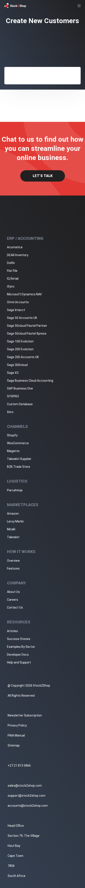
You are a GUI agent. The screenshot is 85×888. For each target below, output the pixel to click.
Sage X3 (13, 372)
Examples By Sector (21, 646)
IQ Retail (13, 278)
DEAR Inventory (17, 255)
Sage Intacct (16, 310)
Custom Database (20, 404)
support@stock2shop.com (26, 795)
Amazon (13, 513)
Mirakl (11, 529)
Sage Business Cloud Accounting (30, 380)
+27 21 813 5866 (19, 765)
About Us (13, 592)
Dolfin (11, 263)
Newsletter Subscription (25, 715)
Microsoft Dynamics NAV (24, 294)
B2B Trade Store (18, 466)
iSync (11, 286)
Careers (12, 599)
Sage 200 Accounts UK (23, 357)
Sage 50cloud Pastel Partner (27, 325)
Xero (10, 412)
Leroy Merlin (15, 521)
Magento (13, 451)
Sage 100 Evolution (20, 341)
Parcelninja (14, 490)
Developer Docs (18, 654)
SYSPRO (13, 396)
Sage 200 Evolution (20, 349)
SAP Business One (20, 388)
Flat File (12, 270)
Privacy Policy (17, 725)
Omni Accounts (18, 302)
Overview (13, 560)
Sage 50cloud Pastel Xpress (26, 333)
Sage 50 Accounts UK (22, 318)
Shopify (12, 435)
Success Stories (18, 639)
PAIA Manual (16, 735)
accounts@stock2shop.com (28, 805)
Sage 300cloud (17, 365)
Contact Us (15, 607)
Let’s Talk (43, 176)
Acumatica (14, 247)
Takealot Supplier (19, 459)
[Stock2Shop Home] (15, 5)
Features (13, 568)
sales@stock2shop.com (25, 785)
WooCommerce (18, 443)
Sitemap (14, 745)
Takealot (13, 537)
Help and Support (19, 662)
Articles (12, 631)
